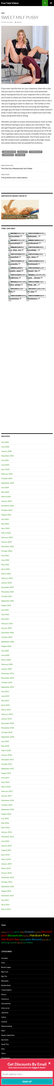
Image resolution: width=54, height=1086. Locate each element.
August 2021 (6, 605)
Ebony (3, 994)
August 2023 (6, 515)
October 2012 (6, 882)
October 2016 (6, 805)
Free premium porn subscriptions (14, 176)
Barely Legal (6, 967)
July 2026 (5, 442)
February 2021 (7, 623)
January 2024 (6, 501)
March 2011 (6, 909)
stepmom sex (8, 155)
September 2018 (7, 737)
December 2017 (7, 759)
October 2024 (6, 478)
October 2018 (6, 732)
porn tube (45, 940)
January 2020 (6, 669)
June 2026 (5, 447)
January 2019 (6, 719)
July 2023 (5, 519)
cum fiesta (38, 932)
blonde (22, 932)
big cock (10, 932)
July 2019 (5, 691)
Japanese (4, 1012)
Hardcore (5, 999)
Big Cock (4, 972)
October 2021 (6, 596)
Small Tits (5, 1044)
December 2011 (7, 895)
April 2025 (5, 469)
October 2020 (6, 637)
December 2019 (7, 673)
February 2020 (7, 664)
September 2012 (7, 886)
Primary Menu (51, 3)
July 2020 (5, 651)
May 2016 (5, 823)
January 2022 (6, 583)
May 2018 (5, 746)
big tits (17, 932)
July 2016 (5, 818)
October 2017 (6, 764)
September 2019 (7, 687)
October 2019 (6, 682)
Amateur (4, 958)
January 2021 (6, 628)
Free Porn (26, 936)
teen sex (19, 943)
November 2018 (7, 728)
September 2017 (7, 768)
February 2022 (7, 578)
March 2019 (6, 710)
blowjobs (29, 931)
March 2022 (6, 574)
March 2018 (6, 750)
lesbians (22, 940)
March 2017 (6, 787)
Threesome (5, 1058)
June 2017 (5, 778)
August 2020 (6, 646)
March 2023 (6, 533)
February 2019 (7, 714)
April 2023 (5, 528)
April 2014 (5, 855)
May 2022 (5, 564)
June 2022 (5, 560)
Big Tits (4, 976)
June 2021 (5, 614)
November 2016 (7, 800)
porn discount (35, 152)
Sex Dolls (4, 1040)
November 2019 (7, 678)
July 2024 (5, 487)
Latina (3, 1017)
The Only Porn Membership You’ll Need (16, 167)
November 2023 (7, 506)
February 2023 (7, 537)
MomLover (23, 152)
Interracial (5, 1008)
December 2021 (7, 587)
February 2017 (7, 791)
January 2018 (6, 755)
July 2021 (5, 610)
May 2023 (5, 524)
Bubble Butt (6, 985)
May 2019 (5, 700)
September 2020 (7, 642)
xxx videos (20, 155)
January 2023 (6, 542)
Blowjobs (5, 981)
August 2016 (6, 814)
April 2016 (5, 827)
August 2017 (6, 773)
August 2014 (6, 850)
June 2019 (5, 696)
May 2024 (5, 492)
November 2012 (7, 877)
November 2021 (7, 592)
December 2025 (7, 456)
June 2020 (5, 655)
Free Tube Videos (10, 3)
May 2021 (5, 619)
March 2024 (6, 496)
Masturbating (6, 1026)
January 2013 (6, 873)
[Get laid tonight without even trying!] (20, 209)
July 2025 (5, 460)
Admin (18, 22)
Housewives (6, 1003)
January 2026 (6, 451)
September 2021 (7, 601)
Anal (3, 963)
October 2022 (6, 551)
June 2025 (5, 465)
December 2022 (7, 546)
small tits (13, 943)
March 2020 (6, 660)
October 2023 (6, 510)
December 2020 (7, 632)
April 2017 (5, 782)
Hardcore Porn (9, 152)
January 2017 (6, 796)
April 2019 (5, 705)
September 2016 (7, 809)
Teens (3, 1053)
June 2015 (5, 841)
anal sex (3, 932)
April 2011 (5, 905)
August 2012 (6, 891)
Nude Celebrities (7, 1035)
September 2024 (7, 483)
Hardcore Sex (10, 939)
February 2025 (7, 474)
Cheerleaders (6, 990)
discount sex (15, 935)
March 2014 (6, 859)
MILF (3, 13)
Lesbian (4, 1022)
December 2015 (7, 837)
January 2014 (6, 864)
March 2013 (6, 868)
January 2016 (6, 832)
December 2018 (7, 723)
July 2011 (5, 900)
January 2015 (6, 846)
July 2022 (5, 555)
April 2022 (5, 569)
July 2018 (5, 741)
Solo (3, 1049)
